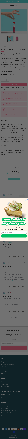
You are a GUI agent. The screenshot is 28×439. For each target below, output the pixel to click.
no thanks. (14, 239)
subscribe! (14, 236)
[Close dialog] (26, 200)
